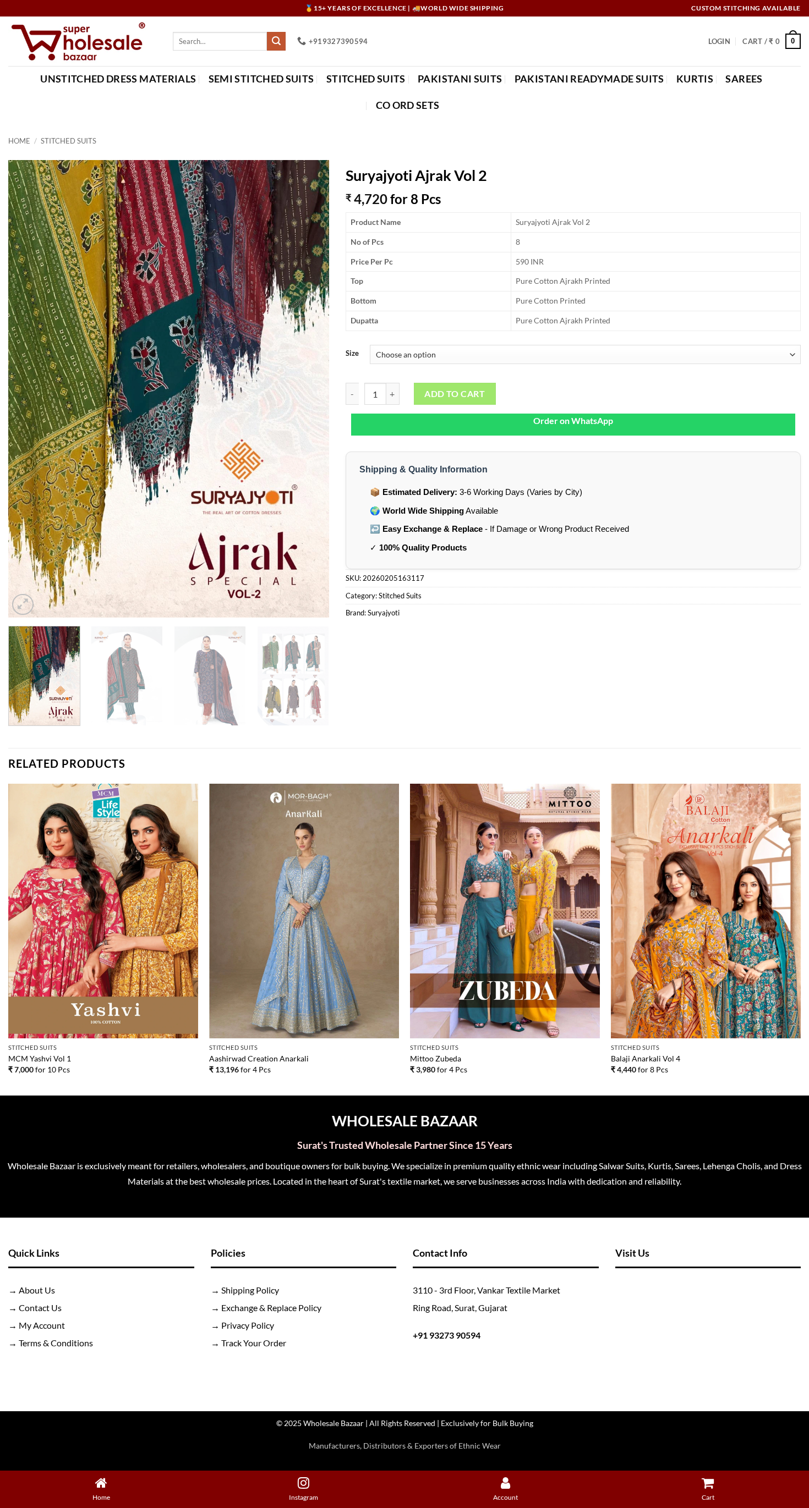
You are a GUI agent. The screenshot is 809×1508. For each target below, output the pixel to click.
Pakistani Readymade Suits (589, 79)
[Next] (309, 388)
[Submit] (276, 41)
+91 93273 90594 (446, 1335)
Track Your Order (253, 1343)
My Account (42, 1325)
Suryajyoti (384, 612)
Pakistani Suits (460, 79)
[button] (719, 41)
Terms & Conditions (56, 1343)
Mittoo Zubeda (435, 1058)
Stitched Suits (366, 79)
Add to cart (454, 394)
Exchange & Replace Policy (271, 1307)
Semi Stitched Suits (261, 79)
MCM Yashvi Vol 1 (39, 1058)
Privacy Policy (247, 1325)
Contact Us (40, 1307)
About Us (37, 1290)
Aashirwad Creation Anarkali (259, 1058)
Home (19, 140)
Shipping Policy (250, 1290)
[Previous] (29, 388)
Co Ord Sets (408, 105)
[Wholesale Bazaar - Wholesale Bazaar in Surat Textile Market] (82, 41)
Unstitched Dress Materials (118, 79)
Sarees (743, 79)
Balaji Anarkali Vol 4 (645, 1058)
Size (352, 353)
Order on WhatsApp (573, 420)
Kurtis (694, 79)
